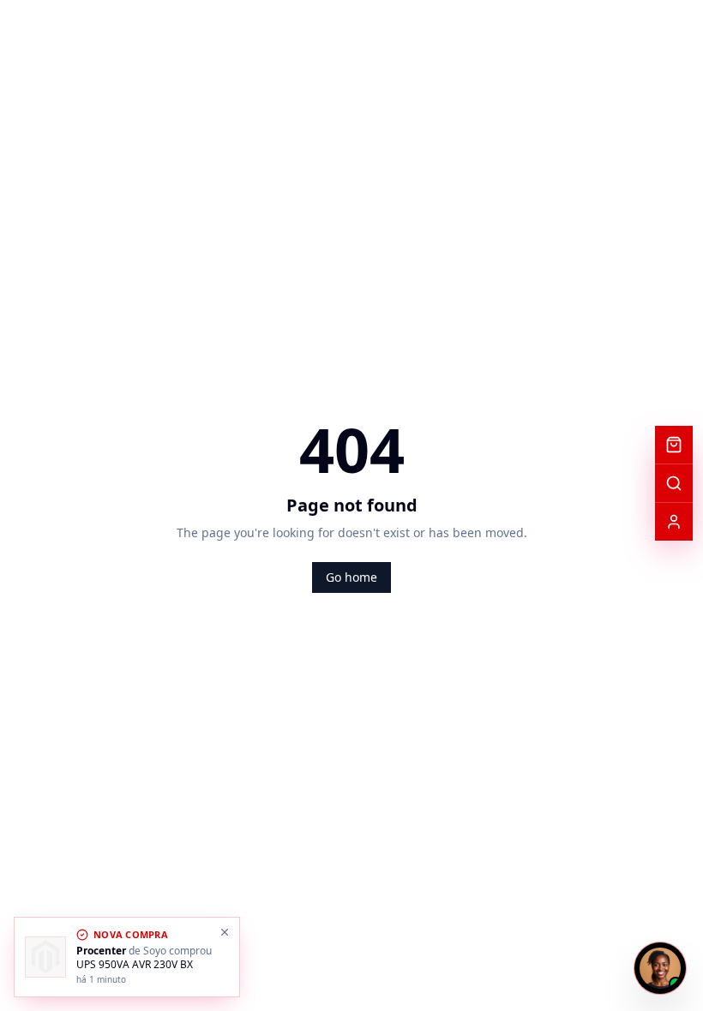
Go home (351, 577)
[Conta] (674, 522)
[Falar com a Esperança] (660, 968)
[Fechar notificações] (224, 932)
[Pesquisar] (674, 483)
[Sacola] (674, 445)
